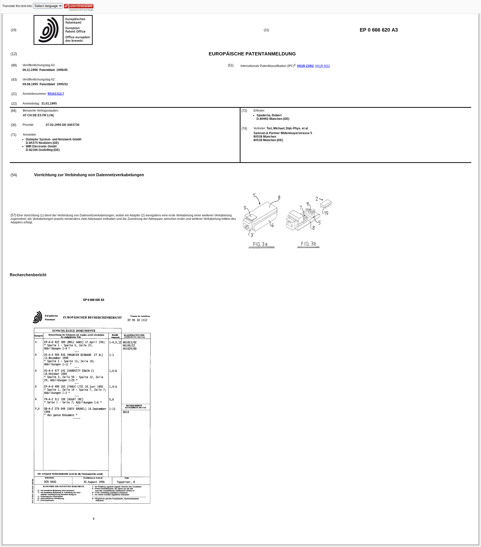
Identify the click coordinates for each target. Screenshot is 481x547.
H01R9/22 (322, 66)
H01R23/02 (305, 66)
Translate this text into (17, 6)
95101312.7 (56, 94)
